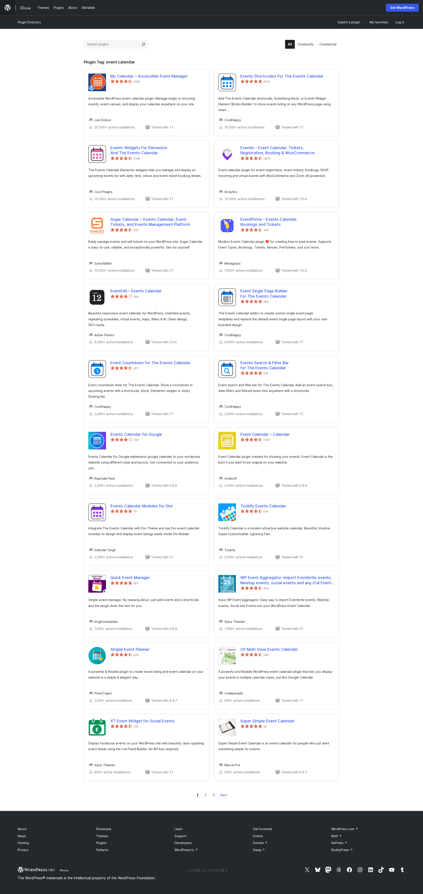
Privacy (23, 850)
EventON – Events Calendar (136, 291)
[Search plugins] (143, 44)
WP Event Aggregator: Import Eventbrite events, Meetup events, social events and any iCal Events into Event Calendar (286, 580)
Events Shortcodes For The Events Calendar (281, 76)
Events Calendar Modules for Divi (141, 506)
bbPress (339, 843)
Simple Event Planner (130, 649)
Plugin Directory (29, 22)
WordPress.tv (186, 850)
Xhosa (64, 870)
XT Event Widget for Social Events (142, 721)
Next (223, 795)
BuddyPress (342, 850)
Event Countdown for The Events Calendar (150, 362)
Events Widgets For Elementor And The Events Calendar (138, 150)
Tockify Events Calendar (263, 506)
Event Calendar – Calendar (265, 434)
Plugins (101, 843)
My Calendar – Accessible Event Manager (149, 76)
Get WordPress (402, 7)
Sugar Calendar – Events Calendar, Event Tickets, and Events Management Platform (150, 222)
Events (258, 836)
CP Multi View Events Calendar (269, 649)
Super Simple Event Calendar (267, 721)
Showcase (103, 829)
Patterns (102, 850)
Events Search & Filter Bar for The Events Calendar (264, 365)
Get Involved (262, 829)
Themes (102, 836)
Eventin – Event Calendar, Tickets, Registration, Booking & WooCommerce (277, 150)
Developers (183, 843)
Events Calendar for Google (136, 434)
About (22, 829)
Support (180, 836)
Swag (259, 850)
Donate (260, 843)
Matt (336, 836)
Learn (178, 829)
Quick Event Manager (130, 577)
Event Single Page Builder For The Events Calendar (264, 293)
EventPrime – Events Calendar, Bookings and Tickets (268, 222)
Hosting (23, 843)
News (22, 836)
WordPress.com (344, 829)
